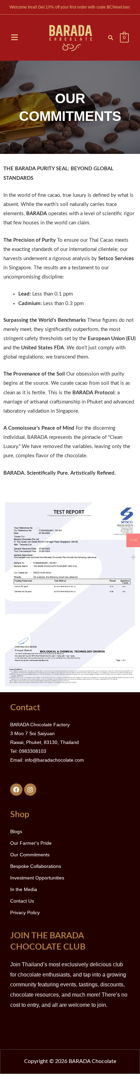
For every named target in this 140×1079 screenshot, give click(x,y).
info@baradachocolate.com (54, 760)
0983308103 (32, 751)
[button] (14, 37)
